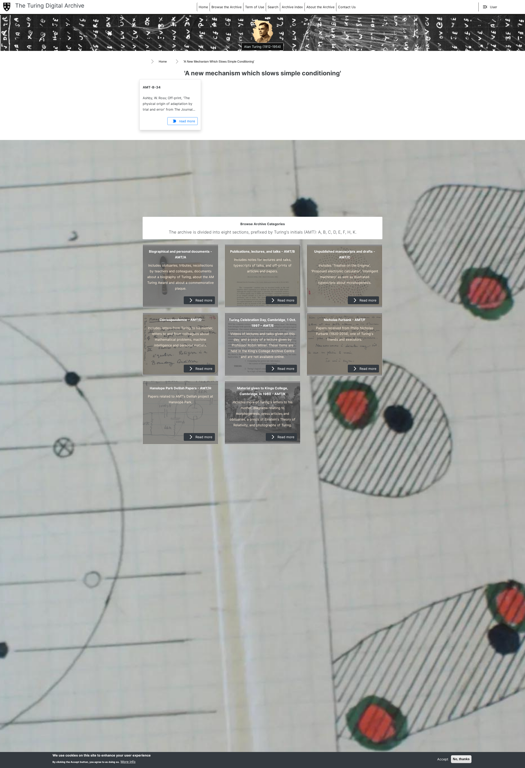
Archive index (292, 7)
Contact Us (347, 7)
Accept (442, 759)
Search (273, 7)
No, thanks (461, 759)
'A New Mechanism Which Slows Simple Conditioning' (218, 61)
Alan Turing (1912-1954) (262, 47)
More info (128, 761)
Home (203, 7)
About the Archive (320, 7)
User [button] (489, 7)
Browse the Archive (226, 7)
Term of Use (254, 7)
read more (183, 121)
